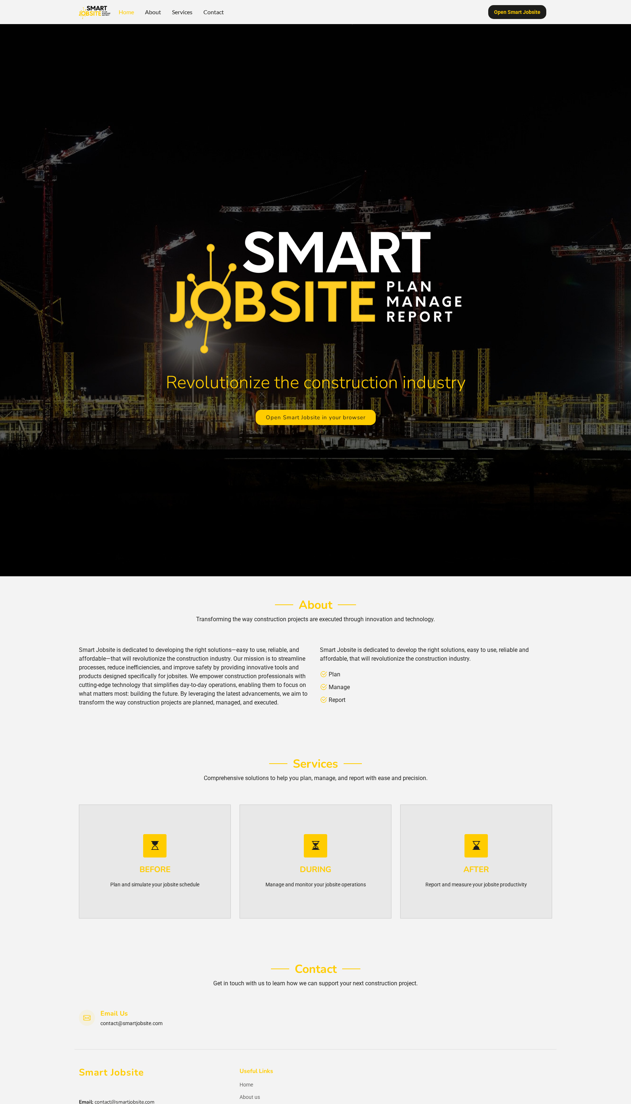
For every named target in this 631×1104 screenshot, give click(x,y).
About (153, 11)
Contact (213, 11)
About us (250, 1097)
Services (182, 11)
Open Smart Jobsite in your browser (316, 417)
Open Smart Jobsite (517, 12)
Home (126, 11)
